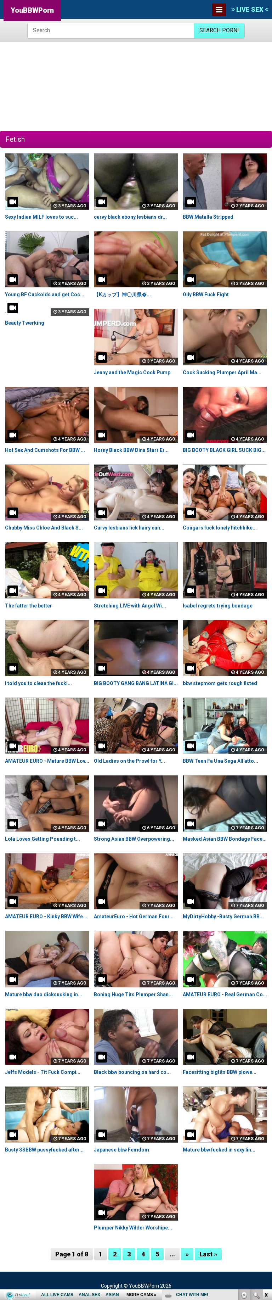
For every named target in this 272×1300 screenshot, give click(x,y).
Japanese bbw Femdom (121, 1150)
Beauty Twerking (24, 323)
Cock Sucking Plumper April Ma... (222, 372)
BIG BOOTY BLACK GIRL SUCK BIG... (224, 450)
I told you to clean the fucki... (38, 683)
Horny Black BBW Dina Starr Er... (131, 450)
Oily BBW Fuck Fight (206, 294)
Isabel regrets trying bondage (218, 606)
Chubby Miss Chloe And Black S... (44, 528)
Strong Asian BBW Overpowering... (134, 839)
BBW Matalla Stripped (208, 217)
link (265, 1189)
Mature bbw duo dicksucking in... (43, 994)
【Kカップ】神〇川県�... (122, 294)
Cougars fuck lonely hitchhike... (220, 528)
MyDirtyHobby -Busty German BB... (223, 916)
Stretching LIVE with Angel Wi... (130, 606)
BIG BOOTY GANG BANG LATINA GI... (136, 683)
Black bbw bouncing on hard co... (132, 1072)
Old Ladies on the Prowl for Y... (129, 761)
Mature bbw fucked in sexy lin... (219, 1150)
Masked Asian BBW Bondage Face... (225, 839)
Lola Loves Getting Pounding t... (42, 839)
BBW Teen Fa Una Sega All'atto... (220, 761)
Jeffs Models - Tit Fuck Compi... (42, 1072)
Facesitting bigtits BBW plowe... (219, 1072)
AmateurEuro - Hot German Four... (134, 916)
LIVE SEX (250, 9)
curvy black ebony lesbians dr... (130, 217)
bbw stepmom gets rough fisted (220, 683)
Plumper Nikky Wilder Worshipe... (133, 1228)
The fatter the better (28, 606)
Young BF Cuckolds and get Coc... (44, 294)
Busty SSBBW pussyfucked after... (44, 1150)
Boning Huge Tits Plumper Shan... (133, 994)
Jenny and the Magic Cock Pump (132, 372)
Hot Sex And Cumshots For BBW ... (45, 450)
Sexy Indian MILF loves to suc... (41, 217)
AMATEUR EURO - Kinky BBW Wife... (46, 916)
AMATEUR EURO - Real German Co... (225, 994)
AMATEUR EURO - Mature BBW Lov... (47, 761)
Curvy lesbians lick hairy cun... (129, 528)
